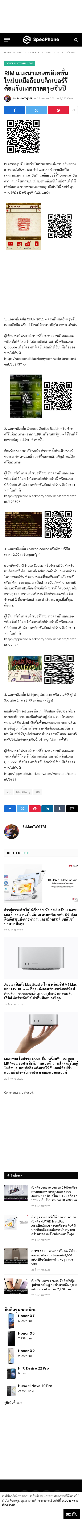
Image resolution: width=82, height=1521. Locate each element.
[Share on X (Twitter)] (36, 110)
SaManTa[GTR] (25, 98)
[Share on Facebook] (14, 110)
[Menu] (7, 39)
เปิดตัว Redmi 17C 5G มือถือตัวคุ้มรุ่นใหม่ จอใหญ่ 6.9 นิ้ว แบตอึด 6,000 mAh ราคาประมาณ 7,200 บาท (54, 1285)
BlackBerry (23, 792)
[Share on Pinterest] (58, 110)
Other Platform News (19, 63)
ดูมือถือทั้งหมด (13, 1402)
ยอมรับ (72, 1514)
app (8, 792)
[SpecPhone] (41, 40)
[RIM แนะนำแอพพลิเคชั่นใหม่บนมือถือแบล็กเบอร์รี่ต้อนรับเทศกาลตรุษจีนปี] (23, 152)
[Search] (75, 39)
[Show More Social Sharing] (74, 110)
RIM (38, 792)
